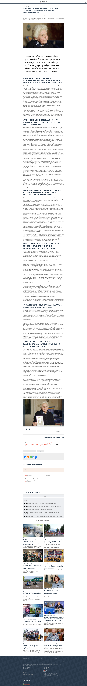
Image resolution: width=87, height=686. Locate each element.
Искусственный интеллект (50, 474)
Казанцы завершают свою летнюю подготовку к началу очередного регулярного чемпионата (32, 568)
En (47, 670)
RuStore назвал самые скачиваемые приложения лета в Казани (40, 503)
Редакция (25, 671)
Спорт (24, 563)
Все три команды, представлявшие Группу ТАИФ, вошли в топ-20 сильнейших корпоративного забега (31, 648)
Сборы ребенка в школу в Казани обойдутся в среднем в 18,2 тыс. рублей (43, 516)
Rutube (40, 446)
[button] (60, 425)
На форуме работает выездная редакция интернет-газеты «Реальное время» (32, 543)
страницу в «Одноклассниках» (38, 444)
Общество (26, 6)
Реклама (25, 672)
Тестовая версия (27, 681)
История (33, 451)
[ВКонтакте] (25, 457)
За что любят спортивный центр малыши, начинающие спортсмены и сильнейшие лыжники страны (53, 543)
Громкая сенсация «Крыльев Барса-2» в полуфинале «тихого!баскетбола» (53, 568)
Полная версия (26, 680)
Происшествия (47, 641)
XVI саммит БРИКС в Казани (32, 474)
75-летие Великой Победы (40, 15)
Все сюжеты (44, 485)
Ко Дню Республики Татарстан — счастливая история (52, 594)
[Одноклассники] (28, 457)
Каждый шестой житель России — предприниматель (38, 496)
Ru (44, 670)
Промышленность (27, 537)
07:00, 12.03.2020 (26, 15)
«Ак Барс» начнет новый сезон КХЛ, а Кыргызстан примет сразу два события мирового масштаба (54, 620)
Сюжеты (28, 470)
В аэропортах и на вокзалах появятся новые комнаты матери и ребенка (42, 506)
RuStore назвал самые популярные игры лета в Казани (38, 509)
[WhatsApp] (31, 457)
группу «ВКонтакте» (51, 443)
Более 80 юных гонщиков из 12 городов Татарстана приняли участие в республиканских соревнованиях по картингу (32, 596)
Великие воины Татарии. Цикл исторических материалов (32, 480)
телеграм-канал (40, 443)
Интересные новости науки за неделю (32, 622)
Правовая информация (28, 674)
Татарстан (40, 451)
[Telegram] (33, 457)
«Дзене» (45, 446)
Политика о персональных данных (31, 676)
